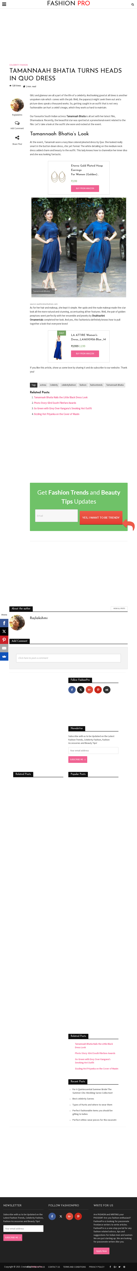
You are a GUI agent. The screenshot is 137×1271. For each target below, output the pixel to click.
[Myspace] (106, 689)
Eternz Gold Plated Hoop (87, 165)
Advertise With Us (36, 1266)
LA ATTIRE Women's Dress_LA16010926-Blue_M (88, 337)
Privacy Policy (96, 1266)
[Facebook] (72, 689)
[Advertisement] (68, 38)
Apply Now (101, 1250)
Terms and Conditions (74, 1266)
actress (43, 385)
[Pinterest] (98, 689)
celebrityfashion (69, 385)
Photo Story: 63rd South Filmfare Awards (55, 402)
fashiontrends (96, 385)
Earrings (76, 170)
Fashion (68, 4)
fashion (83, 385)
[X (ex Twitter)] (80, 689)
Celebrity (54, 385)
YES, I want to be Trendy (101, 517)
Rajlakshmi (17, 114)
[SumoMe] (4, 656)
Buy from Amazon (85, 188)
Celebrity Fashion (18, 64)
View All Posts (119, 608)
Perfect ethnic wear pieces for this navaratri (94, 1119)
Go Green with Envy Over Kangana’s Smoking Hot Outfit (63, 408)
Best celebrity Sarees (83, 1098)
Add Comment (17, 128)
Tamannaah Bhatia (115, 385)
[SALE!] (58, 346)
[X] (4, 631)
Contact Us (54, 1266)
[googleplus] (89, 689)
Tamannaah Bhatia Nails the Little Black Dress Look (61, 397)
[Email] (4, 648)
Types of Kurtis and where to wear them (92, 1104)
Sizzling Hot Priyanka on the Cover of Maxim (56, 414)
